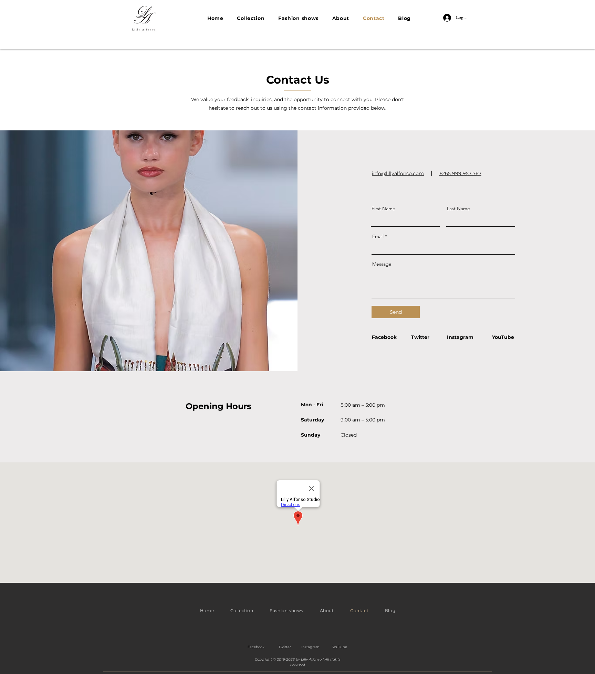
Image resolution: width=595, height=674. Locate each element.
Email (378, 236)
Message (382, 263)
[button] (250, 18)
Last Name (458, 208)
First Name (383, 208)
